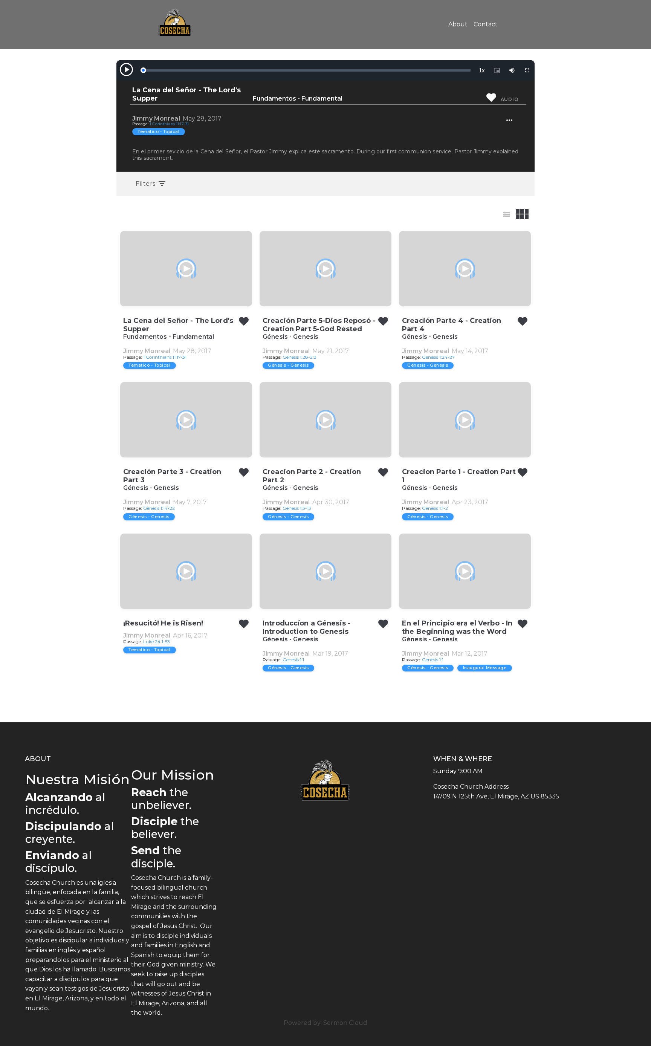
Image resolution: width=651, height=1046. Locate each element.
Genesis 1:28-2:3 (299, 357)
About (458, 24)
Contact (486, 24)
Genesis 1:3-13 (297, 508)
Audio (510, 99)
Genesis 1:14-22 (159, 508)
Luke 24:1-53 (156, 641)
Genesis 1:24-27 (438, 357)
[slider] (307, 70)
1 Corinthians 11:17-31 (169, 123)
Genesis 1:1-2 (435, 508)
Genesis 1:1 (293, 659)
